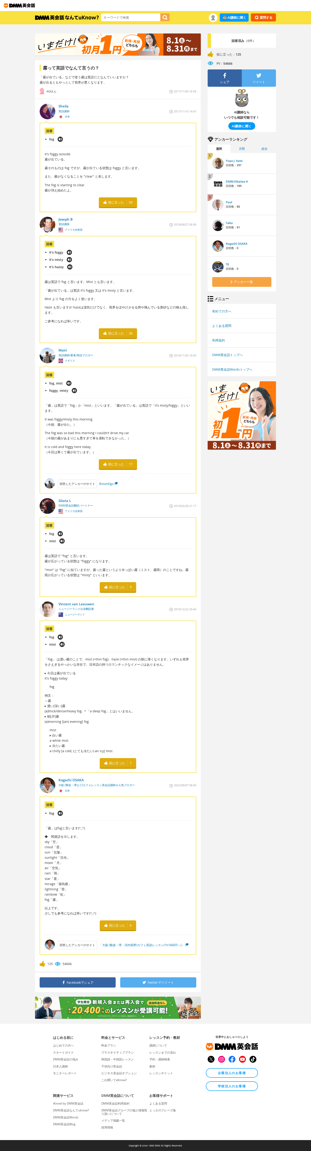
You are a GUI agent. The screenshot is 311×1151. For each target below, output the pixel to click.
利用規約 (218, 340)
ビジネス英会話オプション (119, 1073)
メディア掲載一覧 (113, 1120)
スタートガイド (63, 1052)
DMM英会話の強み (65, 1059)
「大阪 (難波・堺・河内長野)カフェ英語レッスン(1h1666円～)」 (141, 945)
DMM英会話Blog (64, 1124)
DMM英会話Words (65, 1117)
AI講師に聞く (236, 17)
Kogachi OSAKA (236, 244)
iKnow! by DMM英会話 (68, 1103)
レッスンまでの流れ (162, 1052)
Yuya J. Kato (234, 161)
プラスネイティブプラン (117, 1052)
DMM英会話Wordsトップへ (232, 369)
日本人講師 (60, 1066)
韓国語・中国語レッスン (117, 1059)
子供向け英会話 (111, 1066)
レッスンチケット (161, 1073)
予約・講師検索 (159, 1059)
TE (227, 264)
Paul (229, 202)
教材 (152, 1066)
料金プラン (108, 1045)
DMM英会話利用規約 (115, 1103)
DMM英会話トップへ (227, 355)
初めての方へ (221, 311)
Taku (229, 223)
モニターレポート (65, 1073)
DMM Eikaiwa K (237, 181)
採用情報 (107, 1127)
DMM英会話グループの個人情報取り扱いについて (124, 1111)
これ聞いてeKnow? (114, 1080)
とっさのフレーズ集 (162, 1110)
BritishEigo (106, 484)
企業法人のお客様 (232, 1073)
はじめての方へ (63, 1045)
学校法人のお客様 (232, 1086)
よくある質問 (221, 325)
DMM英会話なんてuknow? (71, 1110)
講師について (158, 1045)
